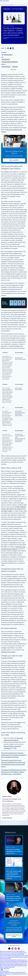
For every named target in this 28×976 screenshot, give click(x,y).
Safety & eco (20, 973)
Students (23, 961)
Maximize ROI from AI (19, 955)
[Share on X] (10, 48)
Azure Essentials (18, 952)
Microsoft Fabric (5, 59)
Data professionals (6, 66)
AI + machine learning (7, 54)
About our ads (3, 975)
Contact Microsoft (18, 972)
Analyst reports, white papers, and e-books (15, 962)
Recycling (25, 973)
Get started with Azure (11, 951)
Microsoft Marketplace (19, 959)
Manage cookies (3, 973)
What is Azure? (3, 951)
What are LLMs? (23, 965)
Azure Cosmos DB (19, 357)
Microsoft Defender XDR (20, 438)
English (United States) (4, 968)
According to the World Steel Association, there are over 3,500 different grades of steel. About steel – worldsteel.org (14, 772)
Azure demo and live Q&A (5, 958)
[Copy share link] (5, 48)
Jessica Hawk (6, 37)
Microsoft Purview (19, 434)
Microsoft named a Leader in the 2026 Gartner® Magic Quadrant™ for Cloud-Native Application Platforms (13, 874)
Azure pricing (10, 954)
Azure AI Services (18, 415)
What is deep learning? (8, 965)
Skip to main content (4, 0)
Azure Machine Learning (20, 412)
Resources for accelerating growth (7, 957)
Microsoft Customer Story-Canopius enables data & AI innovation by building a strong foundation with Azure (14, 755)
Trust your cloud (11, 952)
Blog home (7, 9)
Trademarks (15, 973)
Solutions (26, 955)
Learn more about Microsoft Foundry (14, 935)
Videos (25, 962)
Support (25, 957)
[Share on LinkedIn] (13, 48)
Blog (11, 961)
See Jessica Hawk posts (7, 817)
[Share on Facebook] (8, 48)
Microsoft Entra (18, 441)
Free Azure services (17, 954)
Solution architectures (19, 957)
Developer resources (16, 961)
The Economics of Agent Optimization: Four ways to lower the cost (13, 851)
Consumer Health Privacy (5, 972)
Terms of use (9, 973)
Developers (15, 66)
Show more (13, 69)
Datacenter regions (4, 952)
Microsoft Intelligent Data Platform (9, 62)
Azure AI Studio (18, 411)
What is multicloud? (15, 964)
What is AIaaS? (17, 965)
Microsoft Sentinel (19, 440)
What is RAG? (11, 967)
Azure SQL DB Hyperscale (20, 359)
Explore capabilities (14, 160)
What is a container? (4, 967)
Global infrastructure (20, 951)
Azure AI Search (18, 414)
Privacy (23, 972)
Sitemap (12, 972)
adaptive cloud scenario (8, 652)
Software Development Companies (7, 959)
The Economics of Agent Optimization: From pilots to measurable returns (13, 898)
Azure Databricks (18, 389)
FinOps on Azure (10, 955)
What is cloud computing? (5, 964)
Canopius (4, 74)
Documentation (6, 961)
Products (5, 954)
